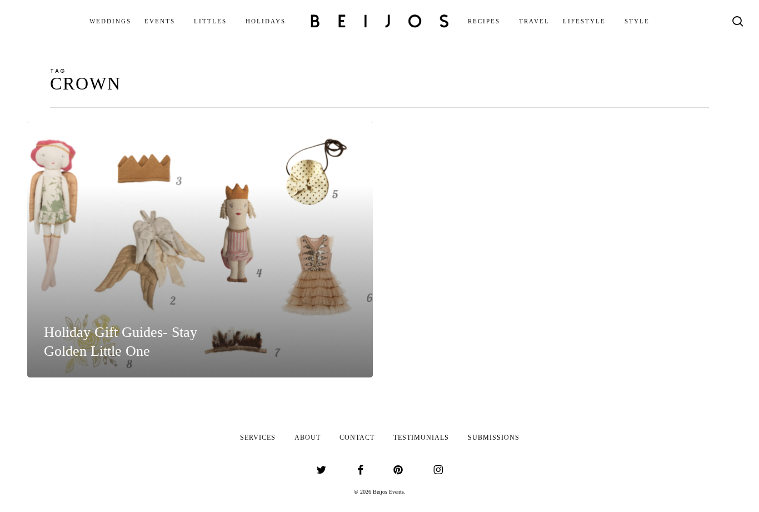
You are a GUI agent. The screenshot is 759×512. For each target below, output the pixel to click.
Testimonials (421, 437)
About (307, 437)
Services (258, 437)
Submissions (494, 437)
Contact (356, 437)
